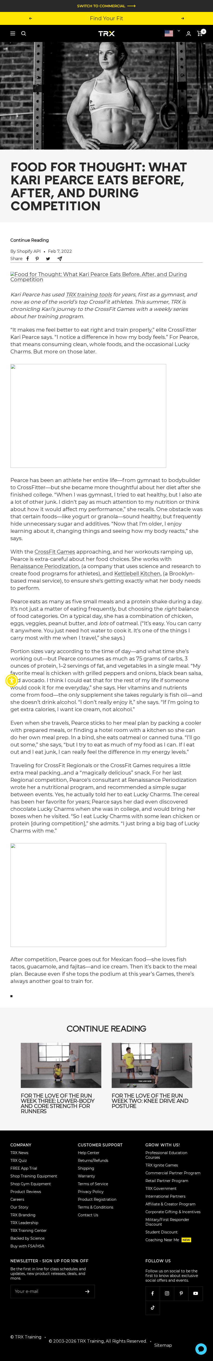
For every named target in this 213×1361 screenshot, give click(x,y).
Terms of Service (93, 1184)
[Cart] (200, 33)
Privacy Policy (91, 1191)
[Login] (188, 33)
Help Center (88, 1152)
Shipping (86, 1168)
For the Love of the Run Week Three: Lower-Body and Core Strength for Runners (57, 1103)
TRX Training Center (28, 1230)
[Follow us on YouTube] (195, 1293)
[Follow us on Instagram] (167, 1293)
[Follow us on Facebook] (152, 1293)
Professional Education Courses (166, 1155)
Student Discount (161, 1232)
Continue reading (29, 240)
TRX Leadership (24, 1222)
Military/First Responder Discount (167, 1222)
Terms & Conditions (95, 1207)
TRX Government (161, 1188)
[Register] (87, 1291)
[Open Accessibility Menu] (11, 680)
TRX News (19, 1152)
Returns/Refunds (93, 1160)
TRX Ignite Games (161, 1165)
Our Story (19, 1207)
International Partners (165, 1196)
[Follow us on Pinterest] (181, 1293)
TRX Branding (23, 1215)
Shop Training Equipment (33, 1176)
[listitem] (27, 258)
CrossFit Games (55, 552)
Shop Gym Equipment (30, 1184)
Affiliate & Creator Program (170, 1204)
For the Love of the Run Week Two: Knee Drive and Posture (150, 1101)
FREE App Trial (23, 1168)
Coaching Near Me (167, 1240)
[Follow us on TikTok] (152, 1308)
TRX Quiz (18, 1160)
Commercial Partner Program (173, 1173)
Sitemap (163, 1345)
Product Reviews (25, 1191)
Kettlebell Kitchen (137, 573)
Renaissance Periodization (44, 566)
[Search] (23, 33)
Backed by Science (27, 1238)
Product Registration (97, 1199)
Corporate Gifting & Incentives (173, 1212)
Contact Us (88, 1215)
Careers (17, 1199)
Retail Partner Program (166, 1180)
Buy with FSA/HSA (27, 1246)
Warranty (86, 1176)
